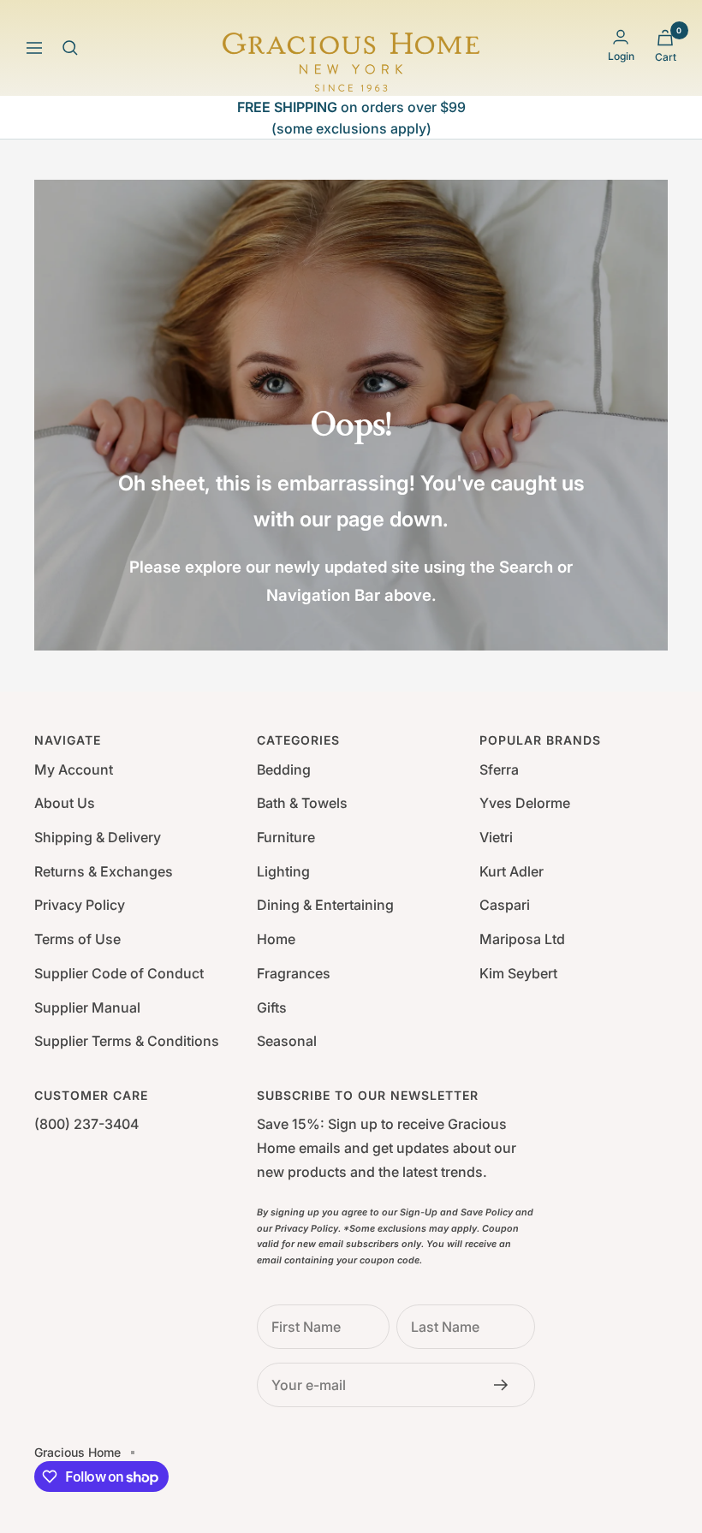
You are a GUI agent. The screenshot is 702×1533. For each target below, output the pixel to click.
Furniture (286, 837)
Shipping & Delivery (97, 837)
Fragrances (293, 973)
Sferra (499, 769)
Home (276, 939)
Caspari (504, 904)
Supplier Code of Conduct (119, 973)
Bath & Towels (302, 802)
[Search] (70, 48)
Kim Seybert (518, 973)
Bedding (284, 769)
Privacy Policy (79, 904)
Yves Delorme (524, 802)
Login (621, 56)
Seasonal (287, 1040)
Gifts (272, 1007)
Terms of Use (77, 939)
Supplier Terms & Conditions (126, 1040)
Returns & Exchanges (103, 871)
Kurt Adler (511, 871)
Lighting (283, 871)
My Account (73, 769)
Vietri (496, 837)
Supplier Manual (87, 1007)
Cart (665, 57)
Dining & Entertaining (325, 904)
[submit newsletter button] (506, 1385)
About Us (64, 802)
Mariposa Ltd (522, 939)
